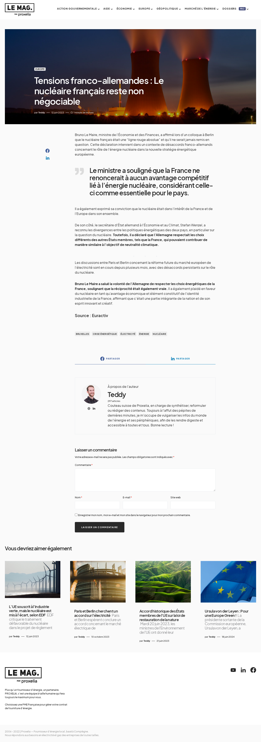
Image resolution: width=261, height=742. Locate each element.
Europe (39, 69)
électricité (128, 334)
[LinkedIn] (243, 670)
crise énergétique (105, 334)
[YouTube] (233, 670)
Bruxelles (82, 334)
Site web (175, 497)
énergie (144, 334)
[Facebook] (253, 670)
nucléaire (159, 334)
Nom (78, 497)
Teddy (117, 394)
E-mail (127, 497)
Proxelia (26, 731)
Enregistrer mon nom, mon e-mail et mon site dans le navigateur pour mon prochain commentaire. (134, 515)
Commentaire (84, 465)
